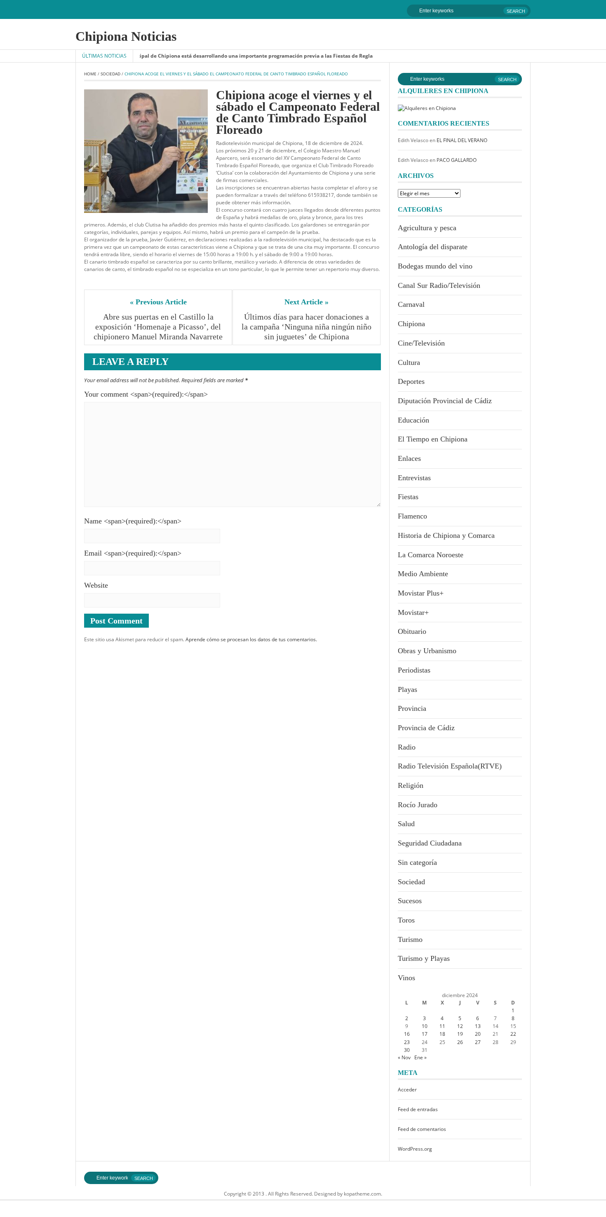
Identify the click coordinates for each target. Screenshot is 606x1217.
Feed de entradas (418, 1109)
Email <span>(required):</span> (132, 553)
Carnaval (411, 304)
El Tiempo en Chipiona (432, 439)
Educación (413, 420)
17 (424, 1033)
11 (442, 1026)
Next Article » (306, 302)
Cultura (409, 362)
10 (424, 1026)
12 (460, 1026)
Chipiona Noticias (125, 36)
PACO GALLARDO (457, 160)
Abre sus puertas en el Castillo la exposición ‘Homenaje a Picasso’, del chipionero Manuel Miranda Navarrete (158, 326)
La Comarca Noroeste (430, 555)
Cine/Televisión (421, 343)
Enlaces (409, 458)
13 (478, 1026)
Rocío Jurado (417, 805)
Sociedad (110, 74)
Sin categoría (417, 862)
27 (478, 1042)
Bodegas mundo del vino (435, 266)
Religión (410, 785)
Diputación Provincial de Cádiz (445, 401)
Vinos (406, 978)
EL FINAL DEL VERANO (462, 140)
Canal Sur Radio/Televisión (439, 285)
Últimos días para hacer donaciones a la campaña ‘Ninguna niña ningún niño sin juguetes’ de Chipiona (307, 326)
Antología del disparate (432, 247)
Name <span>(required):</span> (132, 521)
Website (96, 585)
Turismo (410, 939)
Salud (406, 824)
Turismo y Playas (424, 958)
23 (407, 1042)
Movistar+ (413, 612)
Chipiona (411, 324)
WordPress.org (415, 1148)
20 (478, 1033)
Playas (407, 689)
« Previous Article (158, 302)
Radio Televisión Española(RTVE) (450, 766)
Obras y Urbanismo (427, 651)
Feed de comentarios (422, 1129)
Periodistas (414, 670)
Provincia (412, 708)
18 (442, 1033)
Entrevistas (414, 478)
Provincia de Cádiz (426, 728)
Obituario (412, 631)
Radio (407, 747)
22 (513, 1033)
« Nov (404, 1057)
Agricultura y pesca (427, 228)
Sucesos (410, 901)
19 (460, 1033)
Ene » (420, 1057)
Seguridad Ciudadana (430, 843)
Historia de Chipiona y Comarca (446, 535)
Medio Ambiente (423, 574)
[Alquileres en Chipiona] (427, 107)
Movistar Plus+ (421, 593)
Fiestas (408, 497)
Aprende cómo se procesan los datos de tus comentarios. (251, 639)
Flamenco (412, 516)
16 (407, 1033)
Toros (406, 920)
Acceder (407, 1089)
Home (90, 74)
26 (460, 1042)
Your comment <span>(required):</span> (146, 394)
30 (407, 1049)
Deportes (411, 381)
